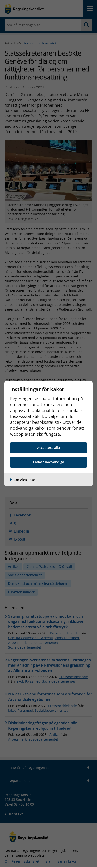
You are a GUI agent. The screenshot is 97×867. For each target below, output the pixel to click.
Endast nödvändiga (48, 462)
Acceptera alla (48, 447)
